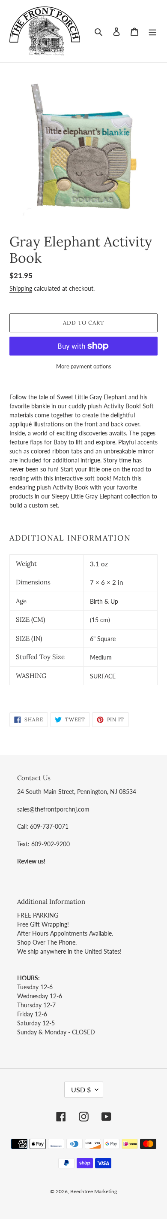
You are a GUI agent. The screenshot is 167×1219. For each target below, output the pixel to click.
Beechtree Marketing (93, 1191)
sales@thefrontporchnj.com (53, 809)
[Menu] (152, 31)
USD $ (81, 1089)
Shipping (20, 288)
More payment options (83, 366)
